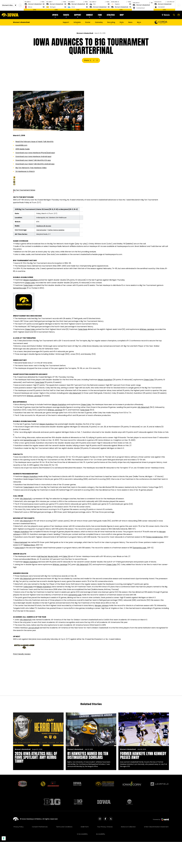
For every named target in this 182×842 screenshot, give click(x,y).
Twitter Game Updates (56, 230)
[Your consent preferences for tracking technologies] (4, 838)
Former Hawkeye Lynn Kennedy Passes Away (143, 755)
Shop (122, 14)
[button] (20, 5)
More (139, 22)
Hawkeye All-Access (43, 226)
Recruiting (111, 22)
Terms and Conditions (64, 827)
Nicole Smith (53, 556)
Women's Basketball (85, 33)
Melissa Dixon (29, 545)
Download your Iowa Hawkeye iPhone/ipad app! (35, 152)
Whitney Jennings (147, 329)
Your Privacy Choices (105, 827)
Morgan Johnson (102, 605)
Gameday (99, 22)
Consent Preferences (40, 827)
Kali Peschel (42, 556)
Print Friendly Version (22, 654)
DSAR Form (85, 827)
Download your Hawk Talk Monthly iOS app (33, 160)
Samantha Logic (19, 288)
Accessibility (100, 834)
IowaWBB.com (21, 145)
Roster (87, 22)
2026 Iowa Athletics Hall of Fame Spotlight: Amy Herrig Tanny (36, 757)
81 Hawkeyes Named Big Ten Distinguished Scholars (87, 755)
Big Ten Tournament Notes (24, 190)
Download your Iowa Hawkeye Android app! (33, 156)
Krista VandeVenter (155, 537)
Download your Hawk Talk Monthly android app (34, 164)
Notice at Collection (128, 827)
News (130, 22)
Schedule (77, 22)
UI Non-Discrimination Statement (156, 827)
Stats (122, 22)
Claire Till (66, 556)
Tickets (66, 14)
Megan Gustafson (30, 280)
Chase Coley (30, 282)
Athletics (111, 14)
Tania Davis (28, 285)
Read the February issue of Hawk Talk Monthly (34, 141)
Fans (100, 14)
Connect (89, 14)
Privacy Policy (18, 827)
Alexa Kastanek (20, 542)
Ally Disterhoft (75, 393)
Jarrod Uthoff (33, 628)
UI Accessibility (82, 834)
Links (34, 10)
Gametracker (41, 230)
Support (77, 14)
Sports (55, 14)
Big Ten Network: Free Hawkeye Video (31, 168)
